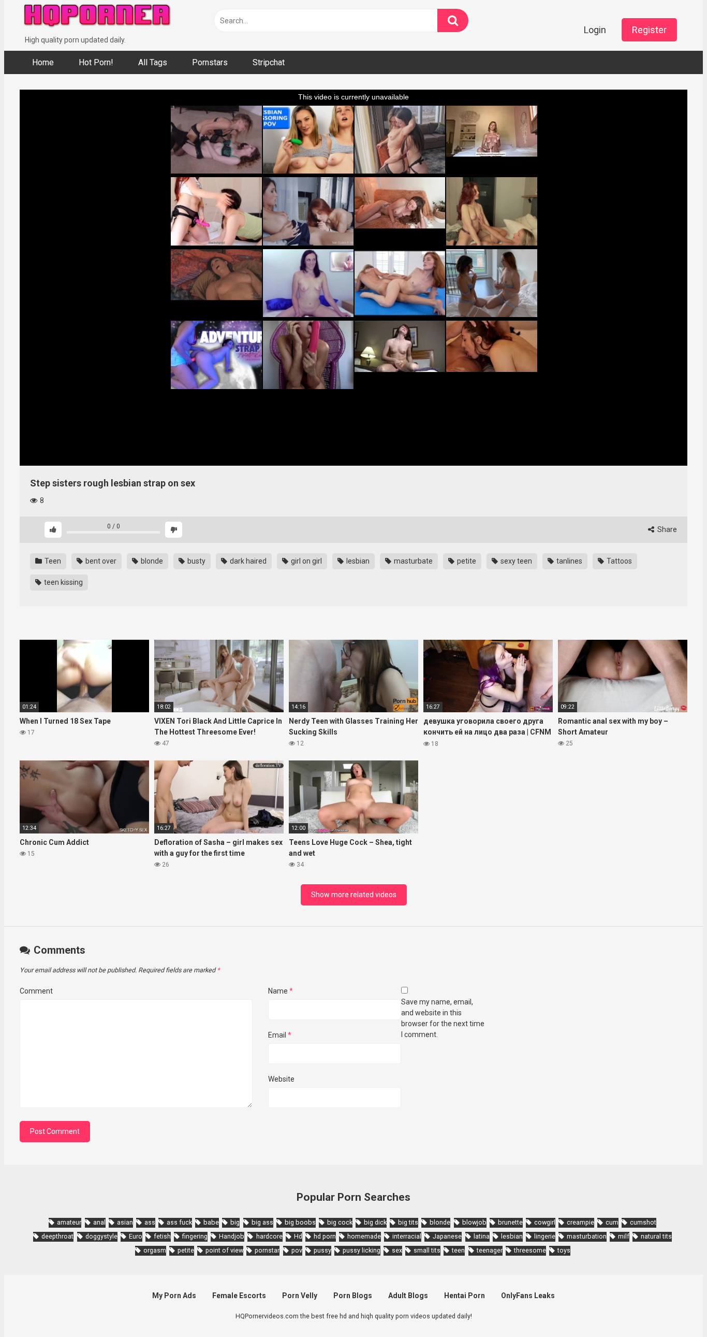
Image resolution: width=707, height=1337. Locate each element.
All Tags (152, 62)
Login (595, 29)
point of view (224, 1250)
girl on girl (305, 561)
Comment (36, 991)
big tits (408, 1222)
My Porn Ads (174, 1295)
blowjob (474, 1222)
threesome (530, 1250)
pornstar (267, 1250)
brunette (510, 1222)
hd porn (325, 1236)
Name (280, 991)
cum (612, 1222)
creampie (580, 1222)
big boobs (300, 1222)
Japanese (447, 1236)
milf (623, 1236)
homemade (364, 1236)
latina (482, 1236)
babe (211, 1222)
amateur (69, 1222)
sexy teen (515, 561)
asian (125, 1222)
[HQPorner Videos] (97, 17)
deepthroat (57, 1236)
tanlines (568, 561)
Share (666, 529)
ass (149, 1222)
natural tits (656, 1236)
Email (279, 1035)
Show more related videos (353, 894)
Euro (135, 1236)
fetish (162, 1236)
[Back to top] (672, 1305)
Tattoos (618, 561)
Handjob (231, 1236)
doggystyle (101, 1236)
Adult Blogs (408, 1295)
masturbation (587, 1236)
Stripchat (269, 62)
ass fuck (179, 1222)
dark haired (247, 561)
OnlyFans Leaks (528, 1295)
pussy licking (361, 1250)
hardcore (269, 1236)
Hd (298, 1236)
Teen (52, 561)
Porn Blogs (352, 1295)
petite (465, 561)
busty (195, 561)
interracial (406, 1236)
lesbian (357, 561)
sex (397, 1250)
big (235, 1222)
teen (458, 1250)
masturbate (412, 561)
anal (99, 1222)
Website (281, 1079)
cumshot (643, 1222)
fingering (195, 1236)
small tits (427, 1250)
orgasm (154, 1250)
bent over (100, 561)
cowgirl (544, 1222)
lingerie (544, 1236)
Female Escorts (239, 1295)
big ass (262, 1222)
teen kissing (62, 582)
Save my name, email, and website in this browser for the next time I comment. (442, 1018)
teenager (490, 1250)
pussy (322, 1250)
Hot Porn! (96, 62)
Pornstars (210, 62)
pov (296, 1250)
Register (649, 29)
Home (43, 62)
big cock (339, 1222)
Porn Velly (299, 1295)
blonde (151, 561)
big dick (375, 1222)
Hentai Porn (464, 1295)
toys (563, 1250)
